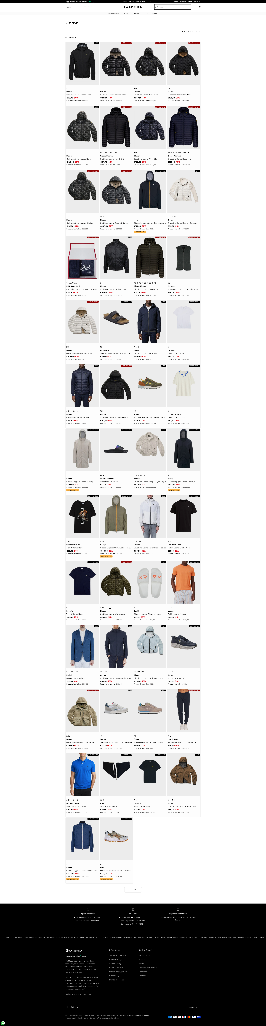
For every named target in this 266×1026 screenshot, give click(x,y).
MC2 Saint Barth (73, 286)
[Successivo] (150, 1)
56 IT (117, 152)
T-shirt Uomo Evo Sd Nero (179, 548)
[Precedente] (115, 1)
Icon (102, 803)
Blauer (69, 92)
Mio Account (144, 955)
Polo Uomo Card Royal (76, 806)
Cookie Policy (115, 964)
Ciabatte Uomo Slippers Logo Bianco (147, 614)
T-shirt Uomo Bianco (177, 353)
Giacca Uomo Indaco (75, 678)
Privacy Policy (115, 960)
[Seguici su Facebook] (67, 1007)
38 (101, 347)
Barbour (171, 286)
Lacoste (171, 350)
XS (101, 800)
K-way (136, 220)
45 (101, 864)
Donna (136, 13)
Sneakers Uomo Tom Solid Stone (148, 742)
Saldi (145, 13)
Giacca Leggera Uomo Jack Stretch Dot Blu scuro (149, 223)
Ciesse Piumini (106, 156)
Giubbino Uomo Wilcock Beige (80, 742)
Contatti (142, 976)
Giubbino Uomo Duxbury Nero (113, 289)
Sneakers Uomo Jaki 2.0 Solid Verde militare (149, 418)
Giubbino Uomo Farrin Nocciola (182, 806)
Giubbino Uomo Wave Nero (146, 95)
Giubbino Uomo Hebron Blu (78, 418)
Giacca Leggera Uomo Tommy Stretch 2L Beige (79, 482)
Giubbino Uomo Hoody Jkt (112, 159)
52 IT (180, 152)
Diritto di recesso (116, 980)
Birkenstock (105, 350)
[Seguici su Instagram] (72, 1007)
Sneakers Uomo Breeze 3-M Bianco (115, 871)
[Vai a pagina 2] (139, 889)
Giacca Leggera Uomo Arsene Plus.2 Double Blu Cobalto (82, 871)
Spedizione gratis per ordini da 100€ (133, 1)
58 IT (185, 152)
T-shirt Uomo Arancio (177, 614)
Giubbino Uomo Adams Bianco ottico (80, 353)
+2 (155, 283)
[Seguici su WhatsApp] (77, 1007)
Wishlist (142, 960)
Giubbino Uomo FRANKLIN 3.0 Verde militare (147, 289)
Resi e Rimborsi (116, 968)
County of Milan (175, 414)
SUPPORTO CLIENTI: (82, 7)
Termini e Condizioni (118, 955)
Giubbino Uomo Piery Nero (180, 95)
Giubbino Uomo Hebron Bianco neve (182, 223)
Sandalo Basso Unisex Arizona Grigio (116, 353)
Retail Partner (83, 1018)
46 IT (136, 283)
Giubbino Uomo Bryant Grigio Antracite (113, 223)
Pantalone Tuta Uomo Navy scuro (182, 742)
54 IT (112, 152)
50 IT (107, 152)
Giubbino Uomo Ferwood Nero (114, 418)
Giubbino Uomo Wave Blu (145, 159)
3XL (69, 88)
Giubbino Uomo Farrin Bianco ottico (150, 548)
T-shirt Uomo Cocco (176, 418)
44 (172, 672)
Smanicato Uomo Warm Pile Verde (183, 289)
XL (67, 152)
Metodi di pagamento (119, 972)
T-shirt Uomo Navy (74, 614)
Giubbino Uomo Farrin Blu (145, 353)
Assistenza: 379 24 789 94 (139, 1016)
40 (135, 411)
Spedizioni (143, 972)
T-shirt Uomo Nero (74, 548)
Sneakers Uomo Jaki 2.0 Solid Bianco (116, 742)
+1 (188, 152)
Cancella (186, 7)
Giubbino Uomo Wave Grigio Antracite (79, 223)
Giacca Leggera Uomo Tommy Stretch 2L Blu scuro (181, 482)
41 (104, 475)
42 (169, 672)
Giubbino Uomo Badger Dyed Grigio (150, 482)
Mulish (69, 675)
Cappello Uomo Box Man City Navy (81, 289)
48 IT (102, 152)
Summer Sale (113, 13)
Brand (155, 13)
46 (169, 283)
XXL (101, 88)
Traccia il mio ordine (148, 968)
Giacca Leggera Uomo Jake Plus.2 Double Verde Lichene (115, 548)
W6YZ (102, 867)
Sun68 (136, 414)
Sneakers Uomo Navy (177, 678)
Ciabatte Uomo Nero (109, 482)
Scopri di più (197, 1)
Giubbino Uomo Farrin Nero (78, 95)
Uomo (126, 13)
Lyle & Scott (173, 739)
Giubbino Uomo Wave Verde (112, 614)
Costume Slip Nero (108, 806)
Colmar (103, 675)
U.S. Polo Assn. (72, 803)
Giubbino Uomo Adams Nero (113, 95)
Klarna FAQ (114, 976)
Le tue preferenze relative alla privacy (104, 1018)
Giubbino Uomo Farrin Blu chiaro (148, 678)
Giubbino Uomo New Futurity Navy (115, 678)
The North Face (174, 545)
